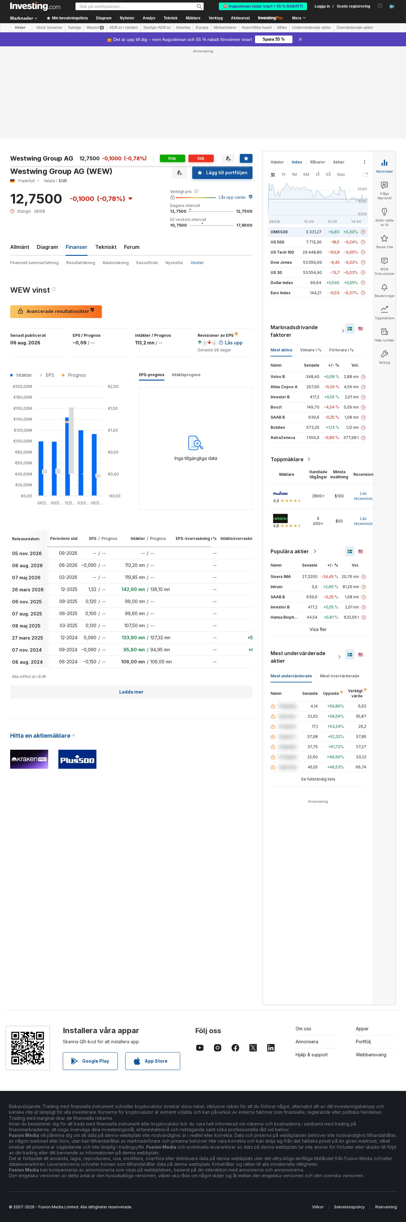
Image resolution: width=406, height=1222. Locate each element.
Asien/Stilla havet (257, 27)
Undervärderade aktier (311, 27)
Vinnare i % (310, 350)
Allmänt (19, 247)
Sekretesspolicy (349, 1207)
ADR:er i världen (123, 27)
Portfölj (363, 1041)
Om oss (303, 1028)
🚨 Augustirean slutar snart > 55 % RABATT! (263, 6)
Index (297, 162)
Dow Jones (281, 262)
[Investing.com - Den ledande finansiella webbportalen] (35, 6)
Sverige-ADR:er (157, 27)
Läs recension (363, 496)
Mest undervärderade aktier (298, 657)
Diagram (47, 247)
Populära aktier (290, 551)
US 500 (277, 242)
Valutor (277, 162)
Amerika (183, 27)
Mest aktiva (281, 350)
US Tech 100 (282, 252)
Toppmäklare (287, 459)
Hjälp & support (312, 1054)
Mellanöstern (225, 27)
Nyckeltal (174, 262)
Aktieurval (240, 18)
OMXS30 (279, 231)
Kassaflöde (147, 262)
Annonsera (307, 1041)
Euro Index (281, 292)
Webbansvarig (371, 1054)
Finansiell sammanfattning (34, 262)
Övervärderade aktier (355, 27)
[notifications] (380, 6)
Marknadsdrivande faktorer (294, 331)
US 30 (276, 272)
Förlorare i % (341, 350)
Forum (132, 247)
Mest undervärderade (291, 676)
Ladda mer (131, 691)
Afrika (282, 27)
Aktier (20, 27)
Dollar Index (282, 282)
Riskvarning (386, 1207)
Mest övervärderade (339, 676)
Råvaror (317, 162)
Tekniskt (105, 247)
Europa (202, 27)
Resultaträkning (80, 262)
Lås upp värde (232, 197)
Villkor (318, 1207)
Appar (362, 1028)
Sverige (74, 27)
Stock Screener (49, 27)
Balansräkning (116, 262)
